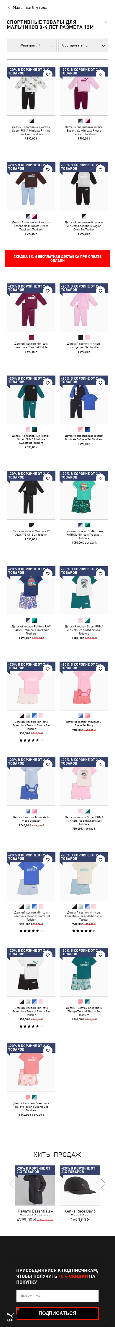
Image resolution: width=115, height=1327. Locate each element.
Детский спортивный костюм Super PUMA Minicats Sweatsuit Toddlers (31, 439)
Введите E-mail (31, 1296)
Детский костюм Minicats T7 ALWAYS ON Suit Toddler (31, 532)
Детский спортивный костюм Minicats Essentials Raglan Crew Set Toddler (84, 225)
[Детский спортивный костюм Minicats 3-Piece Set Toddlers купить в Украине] (84, 400)
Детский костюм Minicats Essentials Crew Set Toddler (31, 345)
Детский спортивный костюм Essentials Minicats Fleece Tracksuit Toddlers (84, 130)
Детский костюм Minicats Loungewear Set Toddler (84, 345)
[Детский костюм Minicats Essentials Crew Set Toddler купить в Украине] (31, 307)
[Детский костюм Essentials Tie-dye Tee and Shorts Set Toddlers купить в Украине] (84, 972)
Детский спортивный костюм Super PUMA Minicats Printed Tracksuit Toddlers (31, 130)
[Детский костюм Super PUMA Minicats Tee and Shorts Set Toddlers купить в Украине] (84, 590)
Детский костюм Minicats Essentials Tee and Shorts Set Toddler (31, 725)
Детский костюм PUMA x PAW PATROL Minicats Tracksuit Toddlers (84, 534)
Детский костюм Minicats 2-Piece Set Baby (84, 723)
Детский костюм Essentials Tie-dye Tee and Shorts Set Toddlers (84, 1011)
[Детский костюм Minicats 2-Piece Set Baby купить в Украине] (84, 686)
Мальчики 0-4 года (30, 7)
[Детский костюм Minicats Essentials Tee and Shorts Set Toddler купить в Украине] (31, 686)
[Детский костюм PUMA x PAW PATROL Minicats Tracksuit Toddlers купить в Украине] (84, 495)
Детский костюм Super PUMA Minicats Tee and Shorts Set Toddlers (84, 630)
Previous (12, 1183)
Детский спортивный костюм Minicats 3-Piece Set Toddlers (84, 437)
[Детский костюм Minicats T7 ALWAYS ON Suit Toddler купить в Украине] (31, 495)
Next (103, 1183)
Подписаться (57, 1313)
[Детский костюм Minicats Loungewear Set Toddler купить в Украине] (84, 307)
